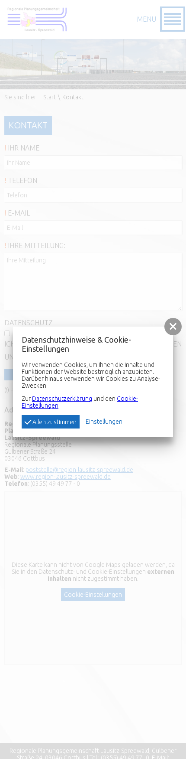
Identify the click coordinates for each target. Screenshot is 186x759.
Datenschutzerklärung (62, 398)
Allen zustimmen (54, 422)
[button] (173, 326)
